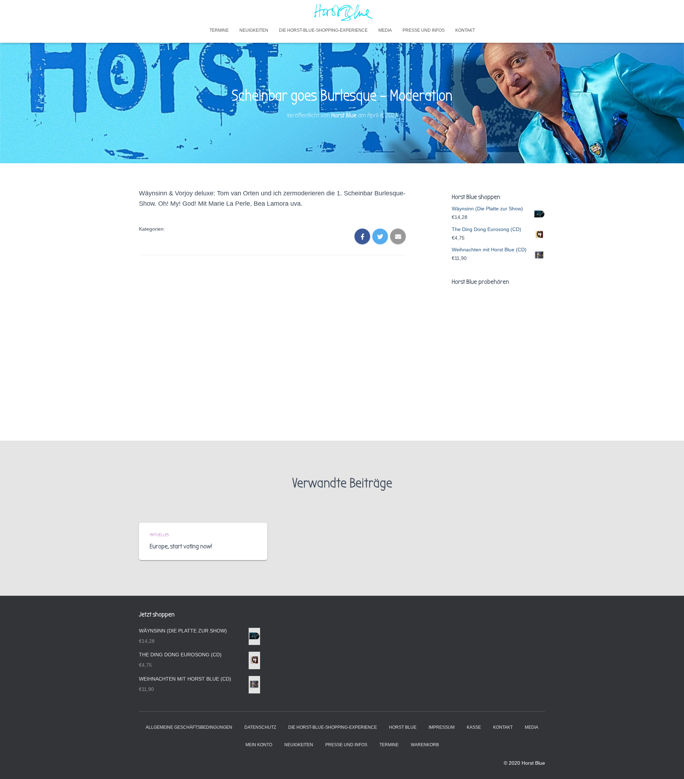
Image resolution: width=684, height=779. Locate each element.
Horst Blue (402, 727)
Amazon (505, 392)
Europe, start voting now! (181, 546)
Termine (219, 30)
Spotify (471, 412)
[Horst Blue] (342, 12)
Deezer (504, 412)
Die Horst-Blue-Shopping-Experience (323, 30)
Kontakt (465, 30)
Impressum (442, 727)
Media (385, 30)
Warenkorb (425, 744)
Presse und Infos (424, 30)
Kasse (474, 727)
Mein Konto (258, 744)
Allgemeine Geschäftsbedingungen (189, 727)
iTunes (470, 391)
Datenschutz (260, 727)
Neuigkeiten (253, 30)
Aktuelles (159, 534)
